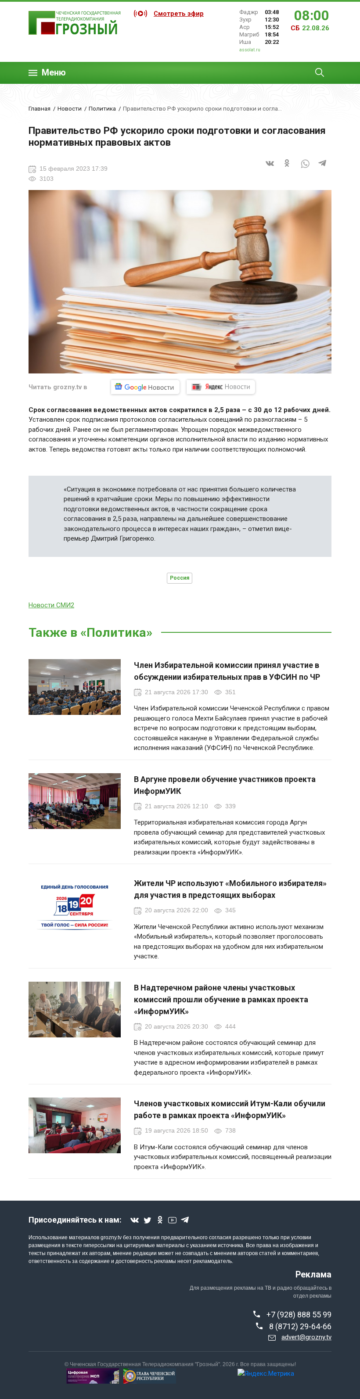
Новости (70, 108)
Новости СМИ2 (51, 605)
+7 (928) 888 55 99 (298, 1314)
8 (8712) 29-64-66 (300, 1326)
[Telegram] (322, 169)
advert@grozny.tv (306, 1337)
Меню (54, 73)
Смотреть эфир (179, 13)
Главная (39, 108)
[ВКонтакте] (270, 169)
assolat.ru (249, 49)
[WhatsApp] (305, 169)
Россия (179, 578)
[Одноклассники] (287, 169)
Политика (102, 108)
